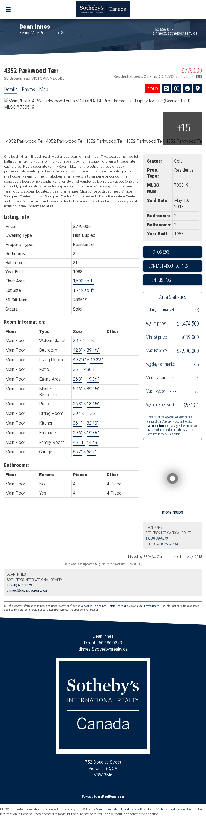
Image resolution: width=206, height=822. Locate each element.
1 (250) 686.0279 (157, 538)
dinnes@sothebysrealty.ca (175, 33)
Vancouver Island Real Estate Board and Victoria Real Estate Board (120, 606)
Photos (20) (158, 252)
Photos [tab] (28, 89)
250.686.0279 (164, 29)
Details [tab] (10, 89)
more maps (172, 512)
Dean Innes (34, 27)
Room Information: (24, 321)
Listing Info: (17, 216)
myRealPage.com (111, 796)
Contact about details (168, 266)
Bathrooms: (16, 465)
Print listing (159, 280)
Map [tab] (43, 89)
